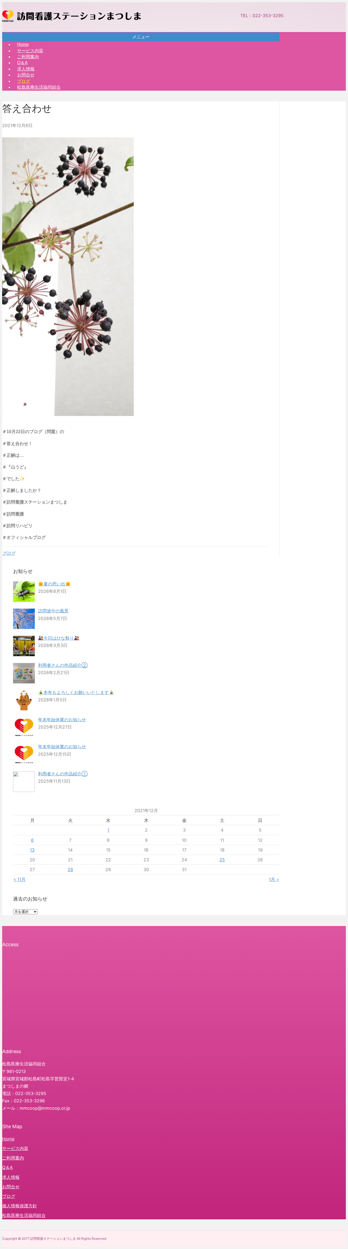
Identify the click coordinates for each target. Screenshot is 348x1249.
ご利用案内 (13, 1158)
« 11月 (20, 879)
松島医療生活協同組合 (39, 87)
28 (70, 869)
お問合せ (11, 1186)
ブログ (8, 553)
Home (8, 1139)
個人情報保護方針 (19, 1205)
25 (222, 859)
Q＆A (7, 1167)
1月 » (274, 879)
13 (32, 850)
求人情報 (11, 1177)
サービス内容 (15, 1148)
